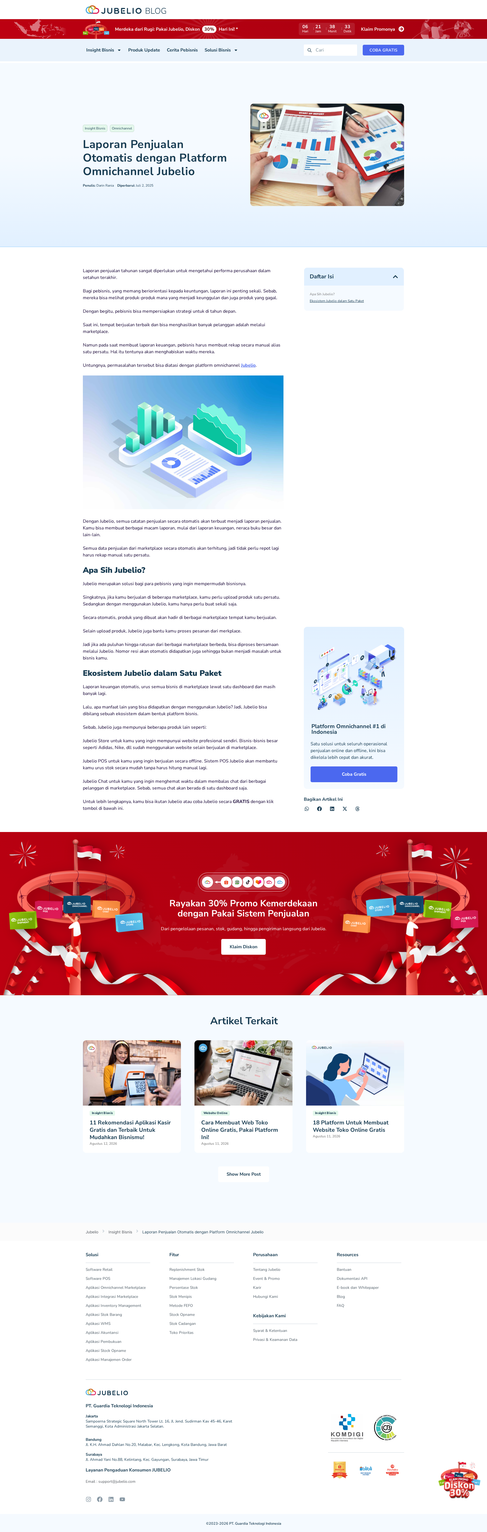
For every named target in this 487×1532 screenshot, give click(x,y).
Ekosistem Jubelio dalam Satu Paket (337, 301)
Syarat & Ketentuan (270, 1330)
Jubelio (248, 365)
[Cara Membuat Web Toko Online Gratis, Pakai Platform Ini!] (243, 1072)
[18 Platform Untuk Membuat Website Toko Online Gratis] (355, 1072)
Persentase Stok (183, 1287)
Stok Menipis (180, 1296)
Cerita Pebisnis (182, 50)
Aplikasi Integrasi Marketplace (112, 1296)
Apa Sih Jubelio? (322, 294)
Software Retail (99, 1269)
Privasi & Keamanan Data (275, 1339)
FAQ (340, 1305)
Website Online (215, 1113)
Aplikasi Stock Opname (106, 1350)
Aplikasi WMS (98, 1323)
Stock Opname (182, 1314)
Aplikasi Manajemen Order (109, 1359)
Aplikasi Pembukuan (103, 1341)
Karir (257, 1287)
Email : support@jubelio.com (111, 1481)
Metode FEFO (181, 1305)
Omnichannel (122, 128)
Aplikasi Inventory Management (113, 1305)
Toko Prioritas (181, 1332)
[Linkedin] (111, 1499)
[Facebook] (100, 1499)
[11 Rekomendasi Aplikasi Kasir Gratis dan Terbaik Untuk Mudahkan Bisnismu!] (132, 1072)
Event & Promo (266, 1278)
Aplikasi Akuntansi (102, 1332)
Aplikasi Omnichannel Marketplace (116, 1287)
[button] (395, 276)
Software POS (98, 1278)
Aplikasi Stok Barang (104, 1314)
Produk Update (144, 50)
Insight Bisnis (100, 50)
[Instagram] (88, 1499)
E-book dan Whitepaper (358, 1287)
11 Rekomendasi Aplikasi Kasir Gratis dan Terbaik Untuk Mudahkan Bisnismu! (130, 1130)
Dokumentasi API (352, 1278)
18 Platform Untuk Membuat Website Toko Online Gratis (351, 1126)
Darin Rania (98, 185)
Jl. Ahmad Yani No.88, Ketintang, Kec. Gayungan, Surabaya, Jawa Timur (147, 1459)
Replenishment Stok (187, 1269)
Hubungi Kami (265, 1296)
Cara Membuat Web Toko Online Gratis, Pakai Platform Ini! (239, 1130)
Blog (341, 1296)
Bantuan (344, 1269)
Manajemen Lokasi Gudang (192, 1278)
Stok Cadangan (182, 1323)
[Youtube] (122, 1499)
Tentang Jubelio (266, 1269)
